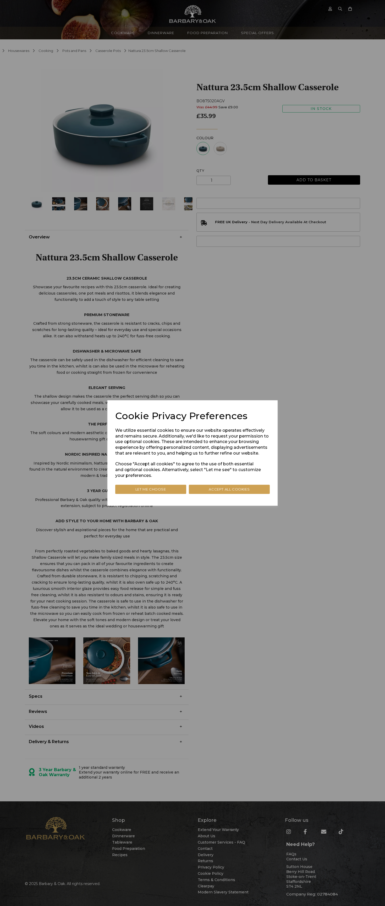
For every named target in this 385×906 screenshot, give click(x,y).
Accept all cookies (229, 489)
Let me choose (150, 489)
